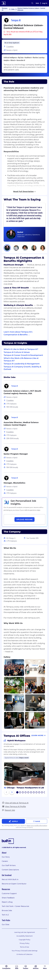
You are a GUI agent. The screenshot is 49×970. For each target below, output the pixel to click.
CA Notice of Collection (24, 954)
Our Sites (5, 924)
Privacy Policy (24, 943)
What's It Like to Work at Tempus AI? (21, 349)
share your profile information (37, 825)
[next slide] (12, 792)
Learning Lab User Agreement (24, 932)
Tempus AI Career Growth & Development (23, 355)
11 (44, 792)
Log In (44, 3)
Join (37, 3)
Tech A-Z (5, 915)
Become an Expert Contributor (14, 884)
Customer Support (9, 893)
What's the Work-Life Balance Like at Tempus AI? (21, 359)
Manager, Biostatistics (14, 483)
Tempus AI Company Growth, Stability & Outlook (22, 368)
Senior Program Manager (16, 454)
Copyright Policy (24, 939)
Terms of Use (24, 947)
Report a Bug (7, 902)
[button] (7, 247)
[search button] (32, 3)
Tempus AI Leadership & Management (22, 364)
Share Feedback (8, 898)
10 (42, 792)
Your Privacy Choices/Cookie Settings (24, 950)
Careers (5, 861)
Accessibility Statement (25, 936)
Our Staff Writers (9, 865)
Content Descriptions (10, 870)
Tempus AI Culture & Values (17, 352)
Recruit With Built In (10, 879)
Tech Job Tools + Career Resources (15, 906)
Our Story (6, 857)
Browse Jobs (7, 910)
